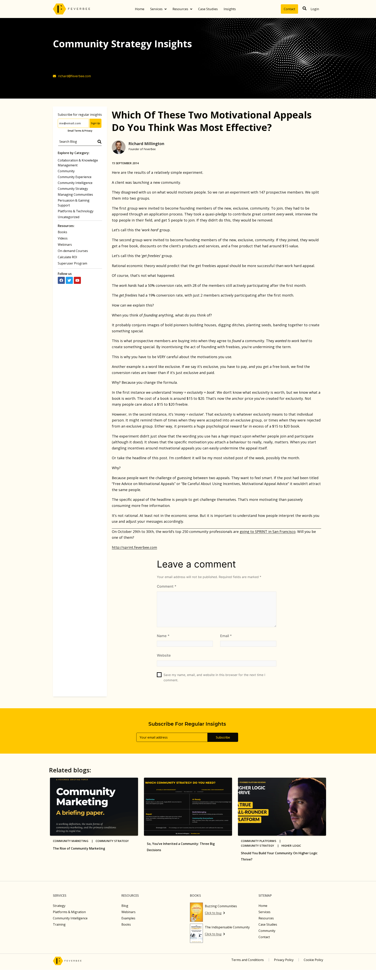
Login (315, 9)
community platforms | (262, 841)
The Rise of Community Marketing (79, 848)
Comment (166, 586)
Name (163, 636)
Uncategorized (68, 217)
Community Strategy (73, 188)
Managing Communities (75, 194)
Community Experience (74, 177)
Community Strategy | (261, 845)
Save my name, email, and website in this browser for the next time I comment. (214, 677)
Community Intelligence (75, 183)
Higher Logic (291, 845)
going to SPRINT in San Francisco (268, 531)
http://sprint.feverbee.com (134, 547)
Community (66, 171)
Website (164, 655)
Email (226, 636)
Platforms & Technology (75, 211)
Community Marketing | (74, 841)
